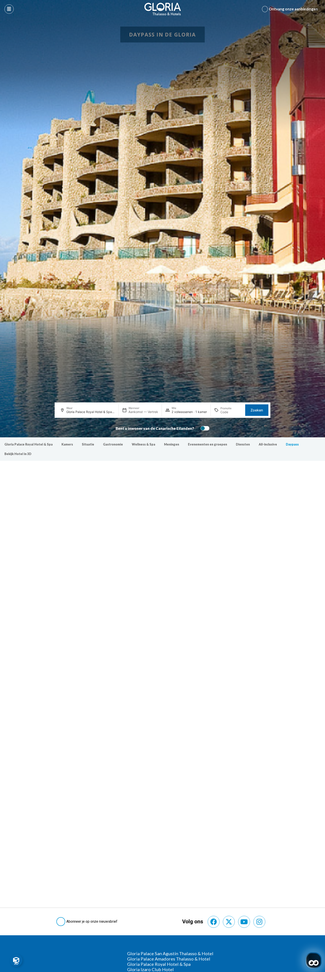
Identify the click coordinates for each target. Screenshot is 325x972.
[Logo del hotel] (163, 9)
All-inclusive (268, 444)
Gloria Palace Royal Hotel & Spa (28, 444)
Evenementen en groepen (207, 444)
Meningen (171, 444)
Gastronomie (113, 444)
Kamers (67, 444)
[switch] (203, 428)
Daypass (292, 444)
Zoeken (256, 410)
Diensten (243, 444)
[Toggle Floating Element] (16, 960)
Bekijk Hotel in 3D (17, 454)
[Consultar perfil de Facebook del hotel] (214, 922)
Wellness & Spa (143, 444)
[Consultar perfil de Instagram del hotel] (259, 922)
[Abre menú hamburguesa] (9, 9)
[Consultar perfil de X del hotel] (229, 922)
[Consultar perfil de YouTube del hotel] (244, 922)
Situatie (88, 444)
